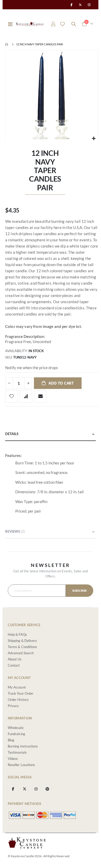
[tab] (50, 434)
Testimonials (17, 752)
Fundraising (16, 734)
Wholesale (16, 728)
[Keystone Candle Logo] (30, 23)
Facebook (13, 789)
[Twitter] (80, 4)
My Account (17, 687)
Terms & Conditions (22, 647)
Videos (13, 758)
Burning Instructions (23, 746)
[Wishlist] (62, 24)
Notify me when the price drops (31, 367)
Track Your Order (20, 693)
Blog (11, 740)
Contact (14, 665)
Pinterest (47, 789)
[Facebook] (71, 4)
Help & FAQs (17, 634)
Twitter (24, 789)
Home (7, 44)
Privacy (13, 706)
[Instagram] (89, 4)
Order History (18, 700)
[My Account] (53, 24)
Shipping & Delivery (22, 641)
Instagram (36, 789)
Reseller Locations (21, 765)
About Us (15, 659)
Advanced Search (21, 653)
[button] (93, 138)
